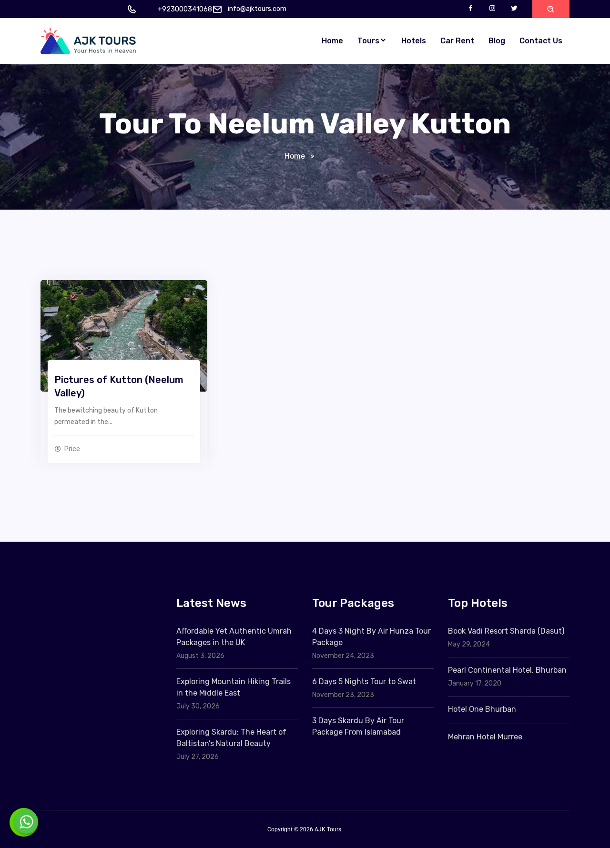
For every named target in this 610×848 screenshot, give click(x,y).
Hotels (413, 40)
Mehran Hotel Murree (485, 736)
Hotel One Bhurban (482, 709)
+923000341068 (185, 9)
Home (332, 40)
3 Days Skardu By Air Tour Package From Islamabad (358, 726)
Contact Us (540, 40)
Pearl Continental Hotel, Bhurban (507, 670)
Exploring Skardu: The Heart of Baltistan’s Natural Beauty (231, 737)
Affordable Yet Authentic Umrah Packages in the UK (234, 636)
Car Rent (457, 40)
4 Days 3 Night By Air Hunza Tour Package (371, 636)
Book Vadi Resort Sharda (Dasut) (506, 631)
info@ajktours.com (257, 9)
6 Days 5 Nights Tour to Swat (364, 681)
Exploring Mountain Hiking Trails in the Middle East (233, 687)
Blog (496, 40)
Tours (368, 40)
